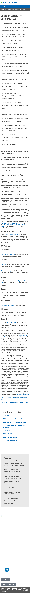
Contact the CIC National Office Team (12, 574)
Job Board (11, 294)
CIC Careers (7, 474)
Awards (3, 558)
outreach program (11, 322)
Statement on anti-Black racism (12, 471)
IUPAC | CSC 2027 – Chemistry (9, 549)
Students (3, 533)
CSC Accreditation (6, 561)
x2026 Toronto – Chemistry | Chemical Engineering (12, 547)
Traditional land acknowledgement (13, 463)
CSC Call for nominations (12, 487)
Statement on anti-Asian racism (12, 469)
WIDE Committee (6, 539)
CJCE (2, 557)
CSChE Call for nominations (12, 498)
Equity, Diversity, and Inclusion (11, 460)
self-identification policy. (22, 394)
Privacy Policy (11, 590)
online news (12, 237)
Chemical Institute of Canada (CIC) (10, 223)
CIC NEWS (3, 555)
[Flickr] (11, 570)
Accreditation (9, 489)
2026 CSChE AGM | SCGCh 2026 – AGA (15, 496)
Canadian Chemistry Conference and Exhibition (12, 253)
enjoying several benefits (13, 234)
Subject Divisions (16, 263)
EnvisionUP (4, 591)
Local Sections (7, 263)
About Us (7, 458)
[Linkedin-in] (3, 570)
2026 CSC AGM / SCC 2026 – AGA (14, 485)
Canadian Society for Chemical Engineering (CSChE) (12, 492)
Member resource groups (7, 271)
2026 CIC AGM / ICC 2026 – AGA (13, 478)
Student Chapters (6, 534)
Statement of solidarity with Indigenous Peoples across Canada (14, 466)
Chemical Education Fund (10, 500)
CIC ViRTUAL (4, 545)
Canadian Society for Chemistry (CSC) (12, 481)
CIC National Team (8, 503)
